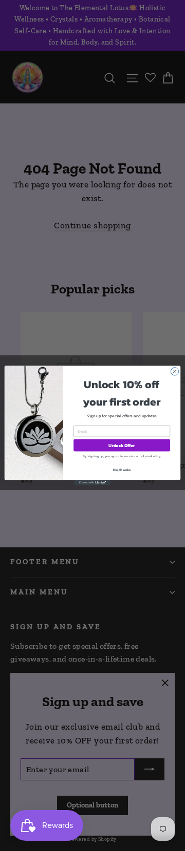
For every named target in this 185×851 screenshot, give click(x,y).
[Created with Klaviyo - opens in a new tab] (92, 482)
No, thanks (122, 470)
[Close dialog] (174, 371)
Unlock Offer (121, 445)
